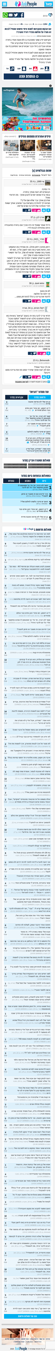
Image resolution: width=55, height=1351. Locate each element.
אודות (48, 1339)
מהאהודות (36, 175)
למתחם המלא (9, 136)
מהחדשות (14, 175)
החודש (11, 481)
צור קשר (42, 1339)
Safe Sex (29, 1342)
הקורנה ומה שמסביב (19, 1342)
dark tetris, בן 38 (36, 283)
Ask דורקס (38, 1342)
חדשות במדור (40, 397)
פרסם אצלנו (34, 1339)
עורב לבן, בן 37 (37, 217)
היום (44, 481)
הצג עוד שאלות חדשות (27, 1316)
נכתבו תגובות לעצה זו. (31, 382)
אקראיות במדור (16, 397)
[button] (50, 86)
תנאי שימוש (25, 1339)
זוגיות (45, 16)
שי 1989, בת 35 (37, 181)
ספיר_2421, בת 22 (35, 239)
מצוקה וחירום (9, 1339)
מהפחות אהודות (25, 175)
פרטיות (17, 1339)
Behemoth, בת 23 (41, 360)
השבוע (28, 481)
